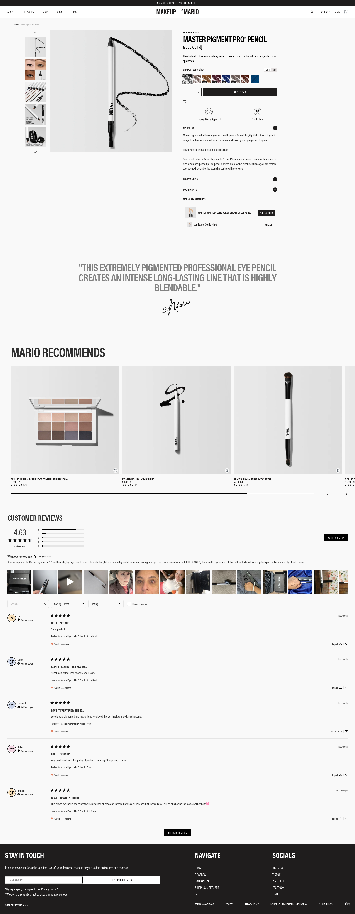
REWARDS (29, 11)
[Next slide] (345, 494)
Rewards (200, 874)
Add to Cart (240, 92)
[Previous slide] (328, 494)
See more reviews (177, 832)
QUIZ (45, 11)
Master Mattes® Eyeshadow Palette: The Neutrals (39, 478)
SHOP (10, 11)
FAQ (197, 894)
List (274, 69)
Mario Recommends (194, 199)
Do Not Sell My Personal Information (288, 904)
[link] (191, 32)
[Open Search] (312, 11)
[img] (42, 556)
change (268, 224)
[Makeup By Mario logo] (177, 11)
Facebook (278, 887)
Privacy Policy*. (49, 889)
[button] (115, 470)
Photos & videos (139, 604)
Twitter (277, 894)
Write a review (336, 537)
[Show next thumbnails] (35, 152)
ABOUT (60, 11)
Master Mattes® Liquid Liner (138, 478)
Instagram (278, 868)
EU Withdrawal (326, 904)
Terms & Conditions (204, 904)
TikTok (276, 874)
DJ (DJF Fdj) (322, 11)
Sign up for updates (121, 880)
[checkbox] (143, 604)
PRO (75, 11)
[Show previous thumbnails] (35, 32)
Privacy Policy (252, 904)
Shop (198, 868)
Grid (268, 69)
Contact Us (202, 881)
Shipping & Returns (207, 887)
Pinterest (278, 881)
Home (16, 24)
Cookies (229, 904)
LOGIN (337, 11)
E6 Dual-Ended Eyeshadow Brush (253, 478)
